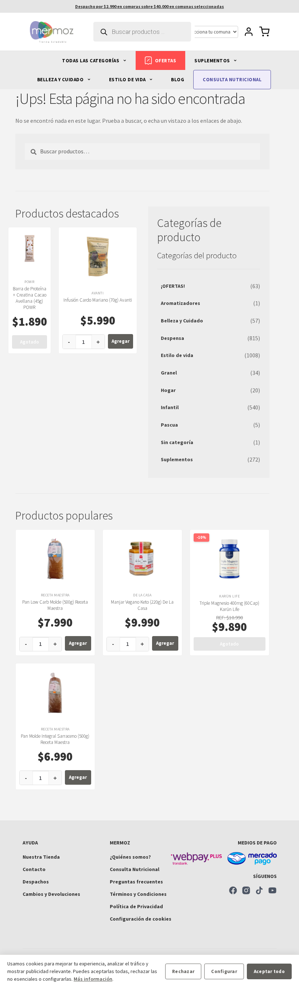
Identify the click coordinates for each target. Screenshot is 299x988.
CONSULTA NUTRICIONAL (232, 80)
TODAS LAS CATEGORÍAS (91, 61)
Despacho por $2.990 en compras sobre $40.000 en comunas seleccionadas (149, 6)
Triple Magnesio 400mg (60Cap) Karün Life (229, 606)
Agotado (29, 342)
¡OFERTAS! (173, 286)
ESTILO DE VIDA (128, 80)
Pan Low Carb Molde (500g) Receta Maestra (55, 605)
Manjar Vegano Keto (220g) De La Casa (142, 605)
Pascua (169, 425)
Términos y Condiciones (138, 894)
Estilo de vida (177, 355)
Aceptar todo (269, 971)
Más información (93, 979)
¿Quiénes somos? (130, 857)
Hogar (168, 390)
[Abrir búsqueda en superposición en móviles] (142, 31)
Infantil (170, 407)
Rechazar (183, 971)
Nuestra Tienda (41, 857)
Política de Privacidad (136, 906)
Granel (169, 372)
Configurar (224, 971)
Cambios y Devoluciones (51, 894)
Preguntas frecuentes (136, 881)
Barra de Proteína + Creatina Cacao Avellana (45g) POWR (29, 298)
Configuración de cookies (140, 919)
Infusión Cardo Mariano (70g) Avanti (97, 300)
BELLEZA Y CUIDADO (61, 80)
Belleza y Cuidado (182, 320)
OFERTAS (165, 61)
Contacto (34, 869)
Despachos (36, 881)
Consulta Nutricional (134, 869)
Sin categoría (177, 442)
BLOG (177, 80)
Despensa (172, 338)
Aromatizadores (180, 303)
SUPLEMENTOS (212, 61)
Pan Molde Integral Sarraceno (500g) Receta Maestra (55, 739)
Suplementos (177, 459)
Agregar (120, 341)
